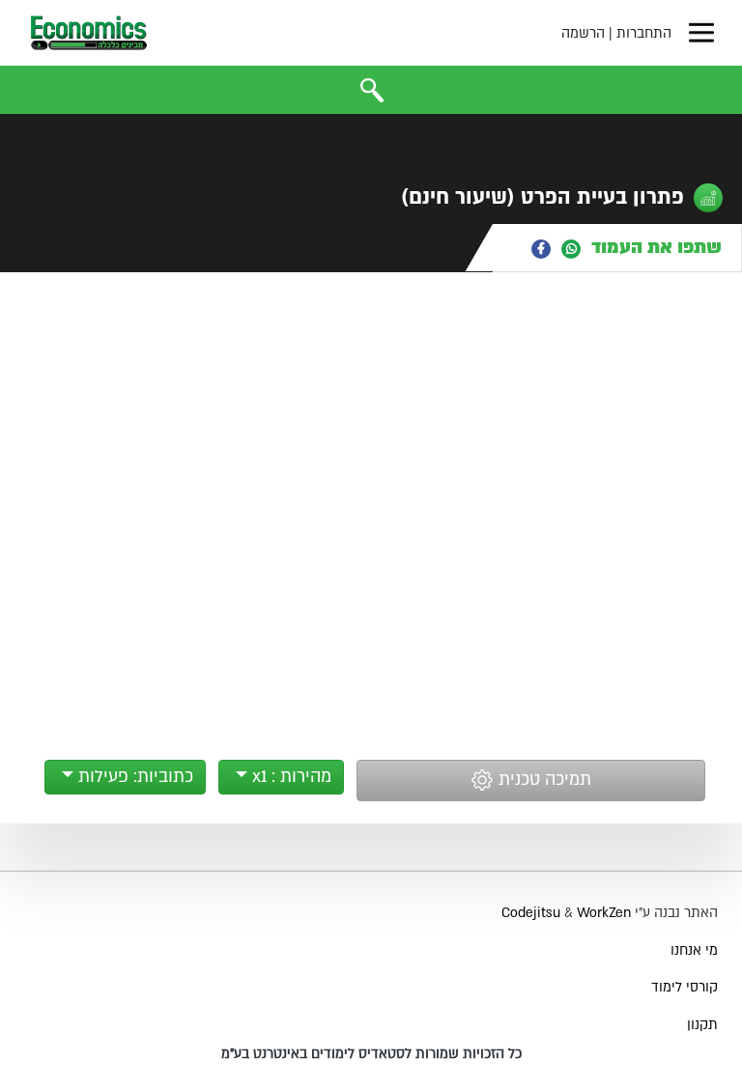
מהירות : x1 (289, 777)
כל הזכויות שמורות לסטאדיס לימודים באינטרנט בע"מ (371, 1054)
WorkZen (604, 913)
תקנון (702, 1025)
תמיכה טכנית (542, 780)
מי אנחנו (694, 950)
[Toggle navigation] (701, 32)
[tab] (617, 247)
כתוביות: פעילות (133, 777)
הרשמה (583, 33)
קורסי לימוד (684, 987)
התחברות (643, 33)
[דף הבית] (89, 33)
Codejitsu (532, 913)
